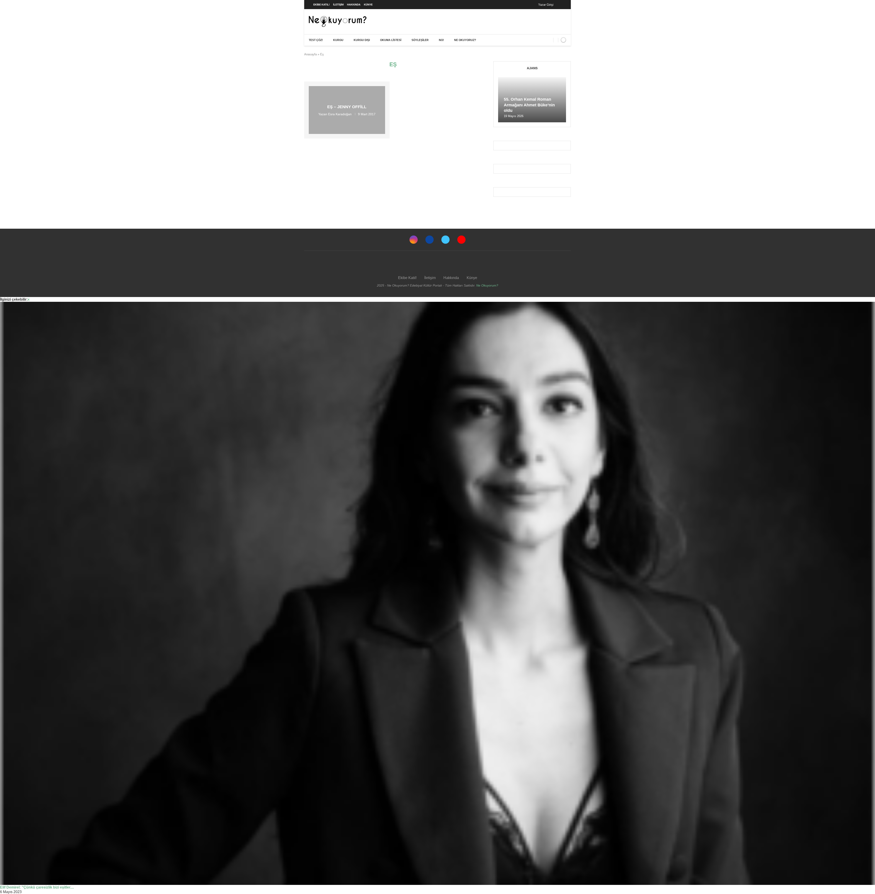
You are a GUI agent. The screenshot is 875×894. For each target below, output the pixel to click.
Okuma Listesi (390, 40)
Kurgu (338, 40)
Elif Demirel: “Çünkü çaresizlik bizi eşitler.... (37, 887)
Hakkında (353, 4)
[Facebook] (562, 4)
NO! (441, 40)
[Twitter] (445, 240)
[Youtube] (461, 240)
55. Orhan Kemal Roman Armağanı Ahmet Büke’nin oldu (529, 105)
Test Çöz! (316, 40)
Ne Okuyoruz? (465, 40)
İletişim (338, 4)
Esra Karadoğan (340, 114)
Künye (368, 4)
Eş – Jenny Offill (346, 107)
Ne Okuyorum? (487, 285)
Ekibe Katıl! (321, 4)
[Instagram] (413, 240)
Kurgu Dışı (362, 40)
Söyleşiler (420, 40)
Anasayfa (310, 54)
